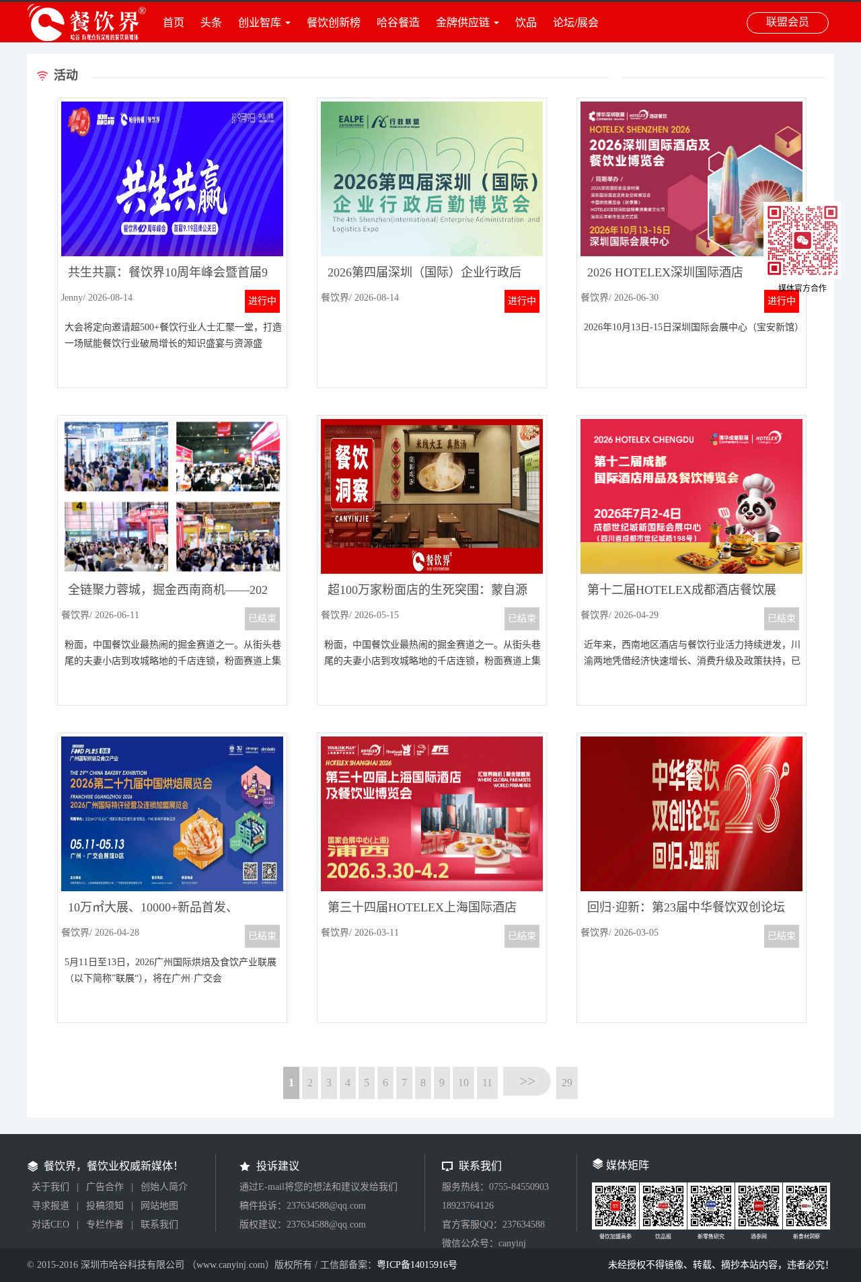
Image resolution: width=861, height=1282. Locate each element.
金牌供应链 (463, 22)
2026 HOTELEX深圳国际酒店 (665, 272)
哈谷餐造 (398, 22)
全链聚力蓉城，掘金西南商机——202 (168, 590)
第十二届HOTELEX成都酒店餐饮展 (681, 590)
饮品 (526, 22)
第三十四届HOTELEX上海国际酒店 (422, 907)
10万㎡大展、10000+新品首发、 (153, 907)
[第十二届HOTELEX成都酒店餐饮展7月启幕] (691, 570)
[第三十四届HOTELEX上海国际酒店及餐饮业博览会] (432, 887)
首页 (173, 22)
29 (567, 1082)
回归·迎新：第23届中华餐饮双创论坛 (686, 907)
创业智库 (259, 22)
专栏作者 (105, 1224)
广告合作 (105, 1187)
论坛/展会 (576, 22)
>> (527, 1081)
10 (463, 1082)
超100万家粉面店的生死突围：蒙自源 (427, 590)
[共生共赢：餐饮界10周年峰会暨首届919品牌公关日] (172, 252)
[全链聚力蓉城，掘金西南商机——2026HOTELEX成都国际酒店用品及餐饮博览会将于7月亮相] (172, 570)
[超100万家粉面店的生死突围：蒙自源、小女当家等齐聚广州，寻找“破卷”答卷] (432, 570)
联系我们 (159, 1224)
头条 (211, 22)
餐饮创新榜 (334, 22)
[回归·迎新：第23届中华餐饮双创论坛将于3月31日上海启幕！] (691, 887)
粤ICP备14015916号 (417, 1265)
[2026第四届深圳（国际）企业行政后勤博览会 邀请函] (432, 252)
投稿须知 (105, 1206)
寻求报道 (50, 1206)
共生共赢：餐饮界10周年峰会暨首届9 (168, 272)
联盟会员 (787, 22)
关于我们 (50, 1187)
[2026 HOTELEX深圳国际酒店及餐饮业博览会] (691, 252)
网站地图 (159, 1206)
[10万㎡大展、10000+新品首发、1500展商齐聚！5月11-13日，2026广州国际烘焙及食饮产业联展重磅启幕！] (172, 887)
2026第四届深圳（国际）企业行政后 (424, 272)
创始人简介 (164, 1187)
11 (487, 1082)
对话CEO (50, 1224)
